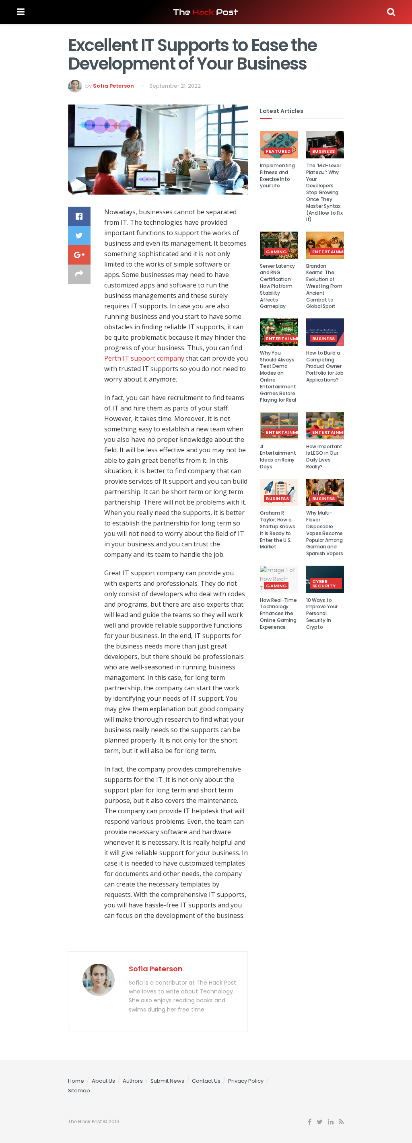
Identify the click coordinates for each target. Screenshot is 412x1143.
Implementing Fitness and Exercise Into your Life (277, 175)
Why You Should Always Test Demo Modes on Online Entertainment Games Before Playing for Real (278, 376)
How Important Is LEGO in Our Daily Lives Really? (324, 456)
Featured (278, 151)
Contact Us (206, 1081)
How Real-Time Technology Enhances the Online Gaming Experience (278, 613)
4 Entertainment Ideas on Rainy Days (278, 456)
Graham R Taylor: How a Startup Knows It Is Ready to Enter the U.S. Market (277, 529)
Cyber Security (324, 583)
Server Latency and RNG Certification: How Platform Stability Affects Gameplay (277, 286)
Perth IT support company (144, 358)
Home (76, 1081)
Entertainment (332, 251)
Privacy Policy (246, 1081)
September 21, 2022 (175, 86)
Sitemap (79, 1090)
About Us (103, 1081)
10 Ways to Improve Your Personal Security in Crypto (322, 613)
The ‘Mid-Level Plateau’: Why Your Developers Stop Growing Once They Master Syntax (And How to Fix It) (324, 192)
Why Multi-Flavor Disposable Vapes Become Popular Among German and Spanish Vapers (324, 533)
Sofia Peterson (113, 86)
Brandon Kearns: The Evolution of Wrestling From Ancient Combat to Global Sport (324, 286)
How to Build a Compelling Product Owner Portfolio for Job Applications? (325, 366)
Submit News (167, 1081)
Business (323, 151)
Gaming (276, 251)
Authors (133, 1081)
